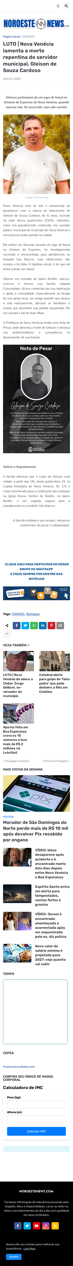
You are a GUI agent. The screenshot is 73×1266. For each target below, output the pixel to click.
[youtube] (36, 1225)
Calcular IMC (36, 1131)
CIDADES (28, 36)
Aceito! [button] (13, 1256)
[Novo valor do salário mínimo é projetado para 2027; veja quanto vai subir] (17, 953)
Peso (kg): (14, 1097)
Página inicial (11, 36)
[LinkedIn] (43, 625)
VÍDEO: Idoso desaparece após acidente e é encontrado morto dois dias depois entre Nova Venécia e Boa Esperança (51, 863)
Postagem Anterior (17, 761)
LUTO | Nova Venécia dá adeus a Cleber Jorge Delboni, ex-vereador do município (18, 685)
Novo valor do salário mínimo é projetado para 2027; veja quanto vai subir (50, 955)
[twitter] (27, 1225)
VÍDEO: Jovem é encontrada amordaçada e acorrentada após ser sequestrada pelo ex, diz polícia (50, 925)
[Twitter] (25, 625)
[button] (58, 6)
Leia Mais (29, 1248)
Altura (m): (14, 1112)
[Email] (60, 625)
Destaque (33, 614)
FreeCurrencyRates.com (19, 1066)
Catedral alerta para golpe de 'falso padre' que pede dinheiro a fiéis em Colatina (54, 683)
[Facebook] (16, 625)
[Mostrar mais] (7, 634)
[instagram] (45, 1225)
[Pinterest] (51, 625)
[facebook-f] (17, 1225)
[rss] (55, 1225)
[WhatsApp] (34, 625)
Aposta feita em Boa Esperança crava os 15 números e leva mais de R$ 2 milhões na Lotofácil (15, 739)
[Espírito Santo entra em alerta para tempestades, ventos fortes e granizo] (17, 893)
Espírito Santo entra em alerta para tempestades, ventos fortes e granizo (52, 896)
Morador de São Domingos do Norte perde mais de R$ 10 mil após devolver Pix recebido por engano (35, 831)
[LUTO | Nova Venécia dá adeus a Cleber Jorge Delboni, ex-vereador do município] (18, 661)
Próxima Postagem (55, 761)
